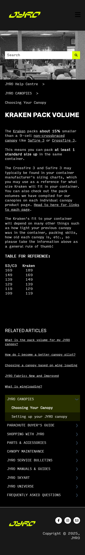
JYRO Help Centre (21, 84)
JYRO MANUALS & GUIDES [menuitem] (28, 469)
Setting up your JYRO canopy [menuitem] (39, 417)
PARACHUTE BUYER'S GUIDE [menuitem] (30, 425)
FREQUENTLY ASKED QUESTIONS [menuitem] (34, 495)
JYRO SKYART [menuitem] (18, 478)
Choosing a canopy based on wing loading (41, 365)
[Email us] (76, 520)
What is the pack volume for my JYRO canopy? (37, 342)
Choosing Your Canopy (25, 103)
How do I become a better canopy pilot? (40, 354)
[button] (76, 399)
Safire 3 (36, 140)
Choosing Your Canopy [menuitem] (32, 408)
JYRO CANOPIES (18, 93)
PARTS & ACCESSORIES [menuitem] (26, 443)
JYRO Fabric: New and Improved (32, 376)
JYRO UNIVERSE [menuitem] (20, 486)
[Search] (76, 55)
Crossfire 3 (63, 140)
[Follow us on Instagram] (67, 520)
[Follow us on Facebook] (58, 520)
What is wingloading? (23, 386)
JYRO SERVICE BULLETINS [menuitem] (29, 460)
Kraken (19, 131)
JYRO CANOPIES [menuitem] (20, 399)
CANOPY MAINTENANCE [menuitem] (25, 451)
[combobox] (38, 55)
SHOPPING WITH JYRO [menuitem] (25, 434)
